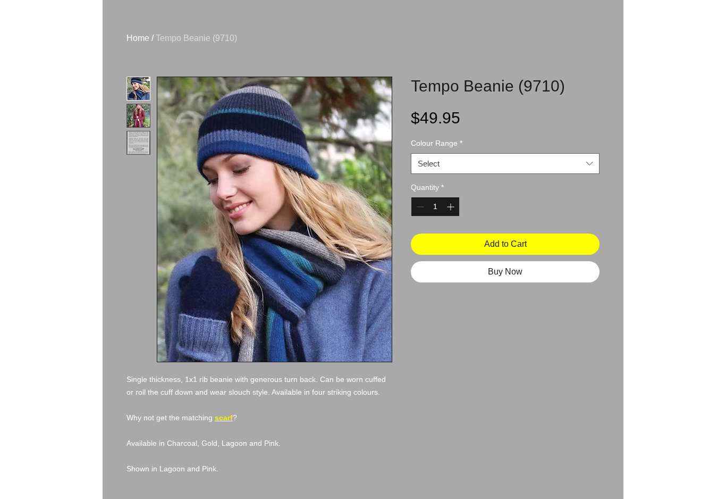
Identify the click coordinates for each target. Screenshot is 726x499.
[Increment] (451, 206)
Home (137, 38)
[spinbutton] (435, 206)
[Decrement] (419, 206)
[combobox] (505, 163)
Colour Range (436, 143)
